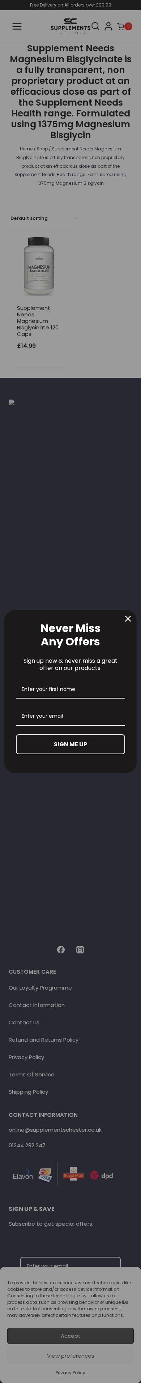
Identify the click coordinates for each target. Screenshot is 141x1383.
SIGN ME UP (70, 744)
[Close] (128, 618)
